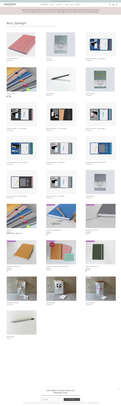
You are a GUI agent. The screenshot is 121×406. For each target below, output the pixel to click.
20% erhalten (72, 399)
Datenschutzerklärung (94, 402)
